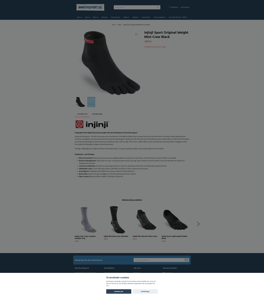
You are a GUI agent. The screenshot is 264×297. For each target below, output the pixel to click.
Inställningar (145, 291)
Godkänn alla (118, 291)
